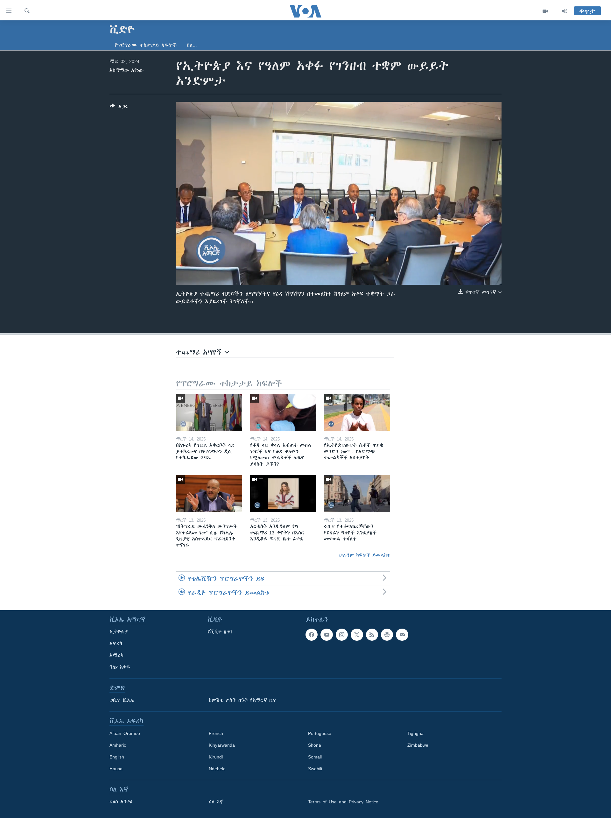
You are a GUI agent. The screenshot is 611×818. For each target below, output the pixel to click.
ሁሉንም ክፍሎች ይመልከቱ (364, 555)
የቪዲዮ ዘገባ (219, 632)
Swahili (315, 769)
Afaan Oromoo (124, 733)
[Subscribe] (402, 635)
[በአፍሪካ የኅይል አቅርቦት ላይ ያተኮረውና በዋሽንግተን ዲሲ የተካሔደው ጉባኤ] (209, 412)
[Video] (545, 11)
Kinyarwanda (222, 745)
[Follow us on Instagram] (342, 635)
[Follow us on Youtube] (326, 635)
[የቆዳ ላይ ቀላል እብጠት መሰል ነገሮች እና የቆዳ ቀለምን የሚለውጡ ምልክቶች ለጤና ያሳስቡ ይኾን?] (283, 412)
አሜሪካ (116, 655)
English (116, 757)
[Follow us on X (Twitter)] (357, 635)
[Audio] (564, 11)
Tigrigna (415, 733)
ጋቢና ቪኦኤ (121, 700)
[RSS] (372, 635)
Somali (315, 757)
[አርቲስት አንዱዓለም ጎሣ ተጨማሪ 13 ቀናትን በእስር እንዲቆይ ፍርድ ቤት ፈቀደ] (283, 493)
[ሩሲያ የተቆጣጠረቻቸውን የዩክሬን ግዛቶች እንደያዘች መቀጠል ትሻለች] (357, 493)
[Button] (119, 108)
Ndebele (217, 769)
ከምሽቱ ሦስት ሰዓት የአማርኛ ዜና (242, 700)
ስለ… (192, 45)
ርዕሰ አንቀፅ (120, 802)
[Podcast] (387, 635)
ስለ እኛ (216, 802)
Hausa (116, 769)
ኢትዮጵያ (118, 632)
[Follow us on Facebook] (312, 635)
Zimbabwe (417, 745)
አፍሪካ (115, 643)
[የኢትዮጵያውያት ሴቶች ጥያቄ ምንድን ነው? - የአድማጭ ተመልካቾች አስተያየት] (357, 412)
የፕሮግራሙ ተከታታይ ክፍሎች (146, 45)
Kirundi (216, 757)
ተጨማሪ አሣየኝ (200, 352)
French (216, 733)
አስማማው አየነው (126, 70)
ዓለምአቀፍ (119, 667)
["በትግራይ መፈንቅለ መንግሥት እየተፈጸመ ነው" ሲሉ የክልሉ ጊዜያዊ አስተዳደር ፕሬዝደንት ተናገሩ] (209, 493)
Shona (314, 745)
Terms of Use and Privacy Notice (343, 802)
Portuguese (319, 733)
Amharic (117, 745)
